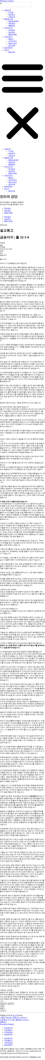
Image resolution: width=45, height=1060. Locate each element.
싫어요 (10, 1003)
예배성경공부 (13, 21)
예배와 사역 (8, 19)
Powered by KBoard (7, 1024)
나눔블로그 (8, 1030)
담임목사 (11, 14)
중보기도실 (12, 43)
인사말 (10, 12)
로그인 (6, 50)
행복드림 (11, 25)
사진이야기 (12, 41)
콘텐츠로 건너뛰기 (7, 1)
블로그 (10, 39)
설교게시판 (8, 1028)
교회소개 (7, 10)
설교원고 (11, 32)
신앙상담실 (8, 1032)
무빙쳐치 (11, 23)
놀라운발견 (8, 48)
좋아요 (3, 1003)
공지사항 (11, 45)
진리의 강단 (8, 28)
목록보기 (3, 1022)
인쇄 (2, 1006)
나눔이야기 (8, 37)
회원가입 (11, 52)
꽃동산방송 (12, 34)
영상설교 (11, 30)
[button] (22, 100)
